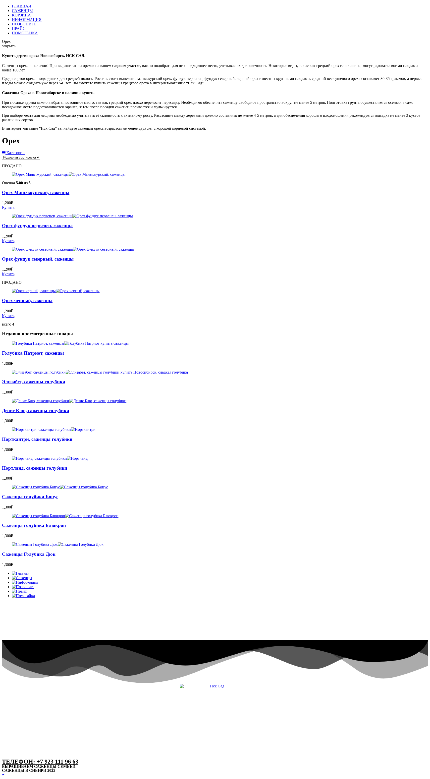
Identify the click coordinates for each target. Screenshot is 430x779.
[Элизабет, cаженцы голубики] (100, 372)
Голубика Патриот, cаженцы (33, 353)
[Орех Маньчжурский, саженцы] (68, 174)
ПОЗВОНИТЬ (24, 24)
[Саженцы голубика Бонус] (60, 487)
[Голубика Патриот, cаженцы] (70, 343)
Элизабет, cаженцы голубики (33, 381)
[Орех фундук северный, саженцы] (73, 249)
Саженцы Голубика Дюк (28, 554)
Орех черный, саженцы (27, 300)
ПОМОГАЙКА (25, 33)
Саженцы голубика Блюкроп (34, 525)
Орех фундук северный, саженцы (38, 259)
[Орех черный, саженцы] (56, 291)
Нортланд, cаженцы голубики (34, 468)
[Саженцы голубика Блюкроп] (65, 516)
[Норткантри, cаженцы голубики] (54, 429)
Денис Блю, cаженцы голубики (35, 410)
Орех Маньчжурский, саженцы (35, 192)
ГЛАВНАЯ (21, 6)
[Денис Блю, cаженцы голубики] (69, 401)
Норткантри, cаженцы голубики (37, 439)
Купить (8, 207)
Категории (15, 153)
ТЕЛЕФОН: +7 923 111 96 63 (40, 761)
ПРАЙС (18, 28)
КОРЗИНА (21, 15)
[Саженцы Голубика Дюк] (58, 544)
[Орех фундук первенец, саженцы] (72, 216)
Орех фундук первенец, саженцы (37, 225)
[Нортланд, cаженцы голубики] (50, 458)
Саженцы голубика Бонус (30, 496)
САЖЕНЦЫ (22, 10)
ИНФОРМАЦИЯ (27, 19)
